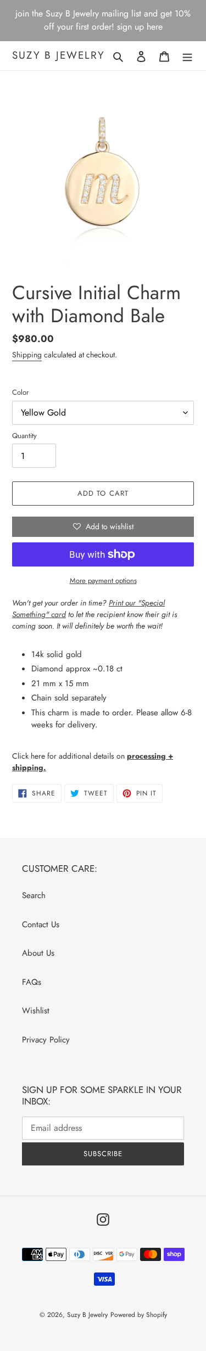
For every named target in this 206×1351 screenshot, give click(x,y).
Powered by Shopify (138, 1315)
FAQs (31, 982)
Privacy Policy (46, 1040)
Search (34, 895)
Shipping (27, 354)
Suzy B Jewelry (58, 55)
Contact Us (40, 924)
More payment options (103, 580)
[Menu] (187, 56)
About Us (38, 953)
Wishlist (35, 1011)
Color (20, 392)
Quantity (24, 435)
